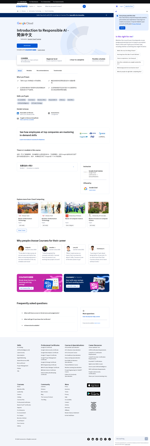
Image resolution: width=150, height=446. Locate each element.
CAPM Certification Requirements (97, 350)
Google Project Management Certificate (48, 359)
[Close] (106, 15)
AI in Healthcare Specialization (73, 355)
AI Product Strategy (37, 103)
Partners (43, 389)
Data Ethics (71, 100)
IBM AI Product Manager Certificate (50, 367)
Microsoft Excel (21, 363)
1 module (24, 58)
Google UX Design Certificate (48, 362)
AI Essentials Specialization (72, 347)
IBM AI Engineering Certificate (48, 365)
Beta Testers (44, 392)
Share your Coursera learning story (98, 376)
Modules (29, 71)
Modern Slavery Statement (72, 413)
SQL (18, 371)
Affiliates (67, 410)
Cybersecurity (21, 353)
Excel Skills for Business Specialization (71, 361)
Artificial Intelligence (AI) (23, 350)
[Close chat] (147, 11)
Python (19, 368)
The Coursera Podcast (47, 397)
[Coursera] (21, 6)
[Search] (84, 6)
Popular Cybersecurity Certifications (94, 373)
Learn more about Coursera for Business (32, 140)
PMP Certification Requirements (97, 369)
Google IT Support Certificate (49, 355)
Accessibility (68, 400)
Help (66, 397)
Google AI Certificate (46, 347)
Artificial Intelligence (23, 103)
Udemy (19, 426)
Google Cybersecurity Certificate (49, 350)
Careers (19, 394)
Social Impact (20, 421)
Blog (42, 394)
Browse (24, 11)
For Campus (20, 415)
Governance (31, 100)
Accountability (21, 100)
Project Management (22, 366)
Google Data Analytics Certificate (49, 353)
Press (66, 386)
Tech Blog (43, 400)
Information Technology (35, 11)
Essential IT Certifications (95, 361)
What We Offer (21, 389)
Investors (67, 389)
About (20, 71)
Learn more (41, 50)
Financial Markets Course (71, 365)
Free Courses (20, 423)
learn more (97, 323)
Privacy (67, 394)
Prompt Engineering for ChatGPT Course (73, 371)
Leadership (20, 392)
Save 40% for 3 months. (77, 15)
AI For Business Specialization (72, 350)
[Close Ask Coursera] (117, 6)
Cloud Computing (49, 11)
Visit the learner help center (91, 317)
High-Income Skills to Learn (96, 364)
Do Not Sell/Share (69, 415)
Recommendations (43, 71)
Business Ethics (42, 100)
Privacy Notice (136, 24)
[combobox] (61, 6)
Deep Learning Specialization (72, 358)
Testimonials (58, 71)
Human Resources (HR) (23, 360)
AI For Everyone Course (71, 353)
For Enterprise (21, 410)
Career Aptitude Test (94, 347)
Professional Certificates (23, 402)
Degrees (19, 407)
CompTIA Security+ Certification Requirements (97, 358)
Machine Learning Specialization (73, 367)
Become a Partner (22, 418)
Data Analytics (21, 355)
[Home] (17, 11)
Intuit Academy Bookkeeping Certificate (48, 373)
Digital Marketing (21, 358)
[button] (39, 6)
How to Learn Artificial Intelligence (97, 367)
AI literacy (62, 100)
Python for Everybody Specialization (70, 375)
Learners (43, 386)
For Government (21, 413)
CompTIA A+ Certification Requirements (95, 353)
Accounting (20, 347)
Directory (67, 407)
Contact (67, 402)
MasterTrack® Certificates (24, 405)
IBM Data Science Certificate (48, 370)
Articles (67, 405)
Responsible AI (53, 100)
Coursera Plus (20, 400)
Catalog (19, 397)
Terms (66, 392)
